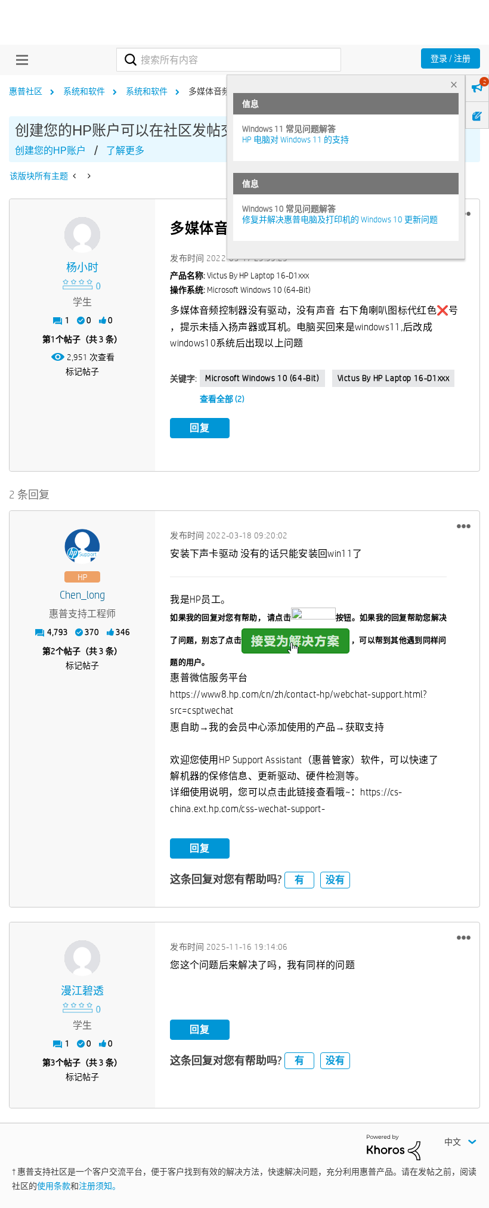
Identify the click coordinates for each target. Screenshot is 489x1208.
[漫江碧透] (82, 958)
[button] (463, 525)
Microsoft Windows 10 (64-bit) (262, 378)
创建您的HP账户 (50, 150)
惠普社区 (25, 91)
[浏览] (19, 60)
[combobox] (228, 60)
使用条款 (53, 1186)
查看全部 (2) (222, 399)
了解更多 (125, 150)
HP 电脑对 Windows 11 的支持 (295, 139)
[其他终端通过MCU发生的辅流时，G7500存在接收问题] (88, 176)
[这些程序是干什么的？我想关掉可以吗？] (75, 176)
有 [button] (299, 880)
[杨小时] (82, 235)
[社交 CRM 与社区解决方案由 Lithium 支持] (393, 1146)
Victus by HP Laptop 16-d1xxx (394, 378)
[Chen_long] (82, 547)
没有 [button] (335, 880)
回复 (200, 428)
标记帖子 (82, 371)
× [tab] (454, 84)
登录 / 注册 (451, 58)
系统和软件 (84, 91)
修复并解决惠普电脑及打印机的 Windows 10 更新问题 (340, 219)
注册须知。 (99, 1186)
